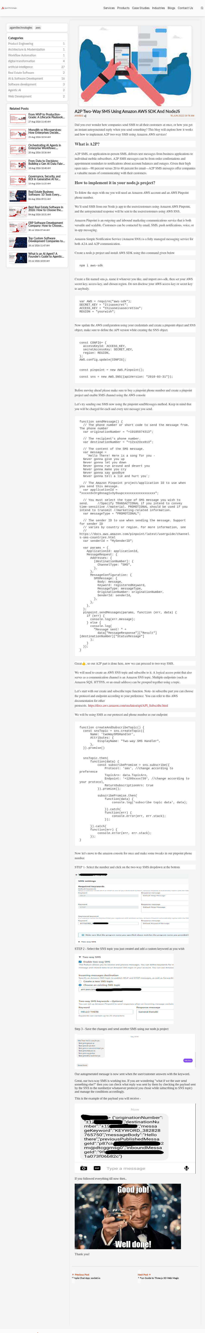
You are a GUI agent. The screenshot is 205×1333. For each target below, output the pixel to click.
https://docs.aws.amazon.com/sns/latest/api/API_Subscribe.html (128, 705)
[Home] (9, 8)
